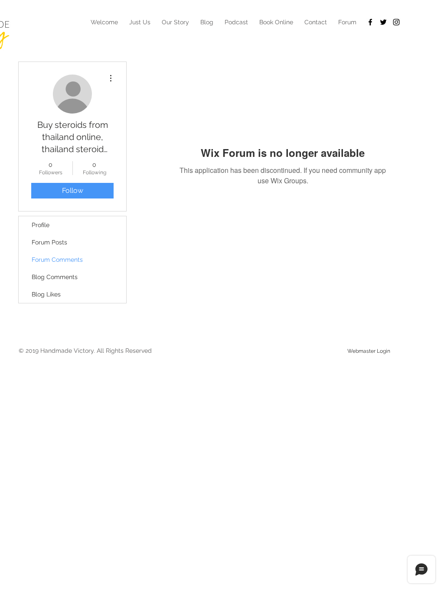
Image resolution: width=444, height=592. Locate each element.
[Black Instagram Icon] (396, 22)
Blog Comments (55, 276)
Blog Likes (46, 294)
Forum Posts (49, 242)
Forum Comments (57, 259)
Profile (40, 224)
